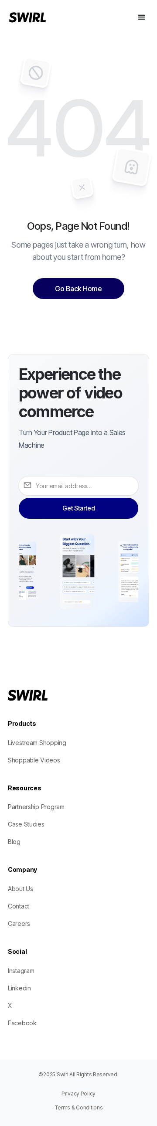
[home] (40, 17)
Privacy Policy (78, 1093)
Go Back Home (78, 288)
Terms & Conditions (79, 1107)
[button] (141, 17)
